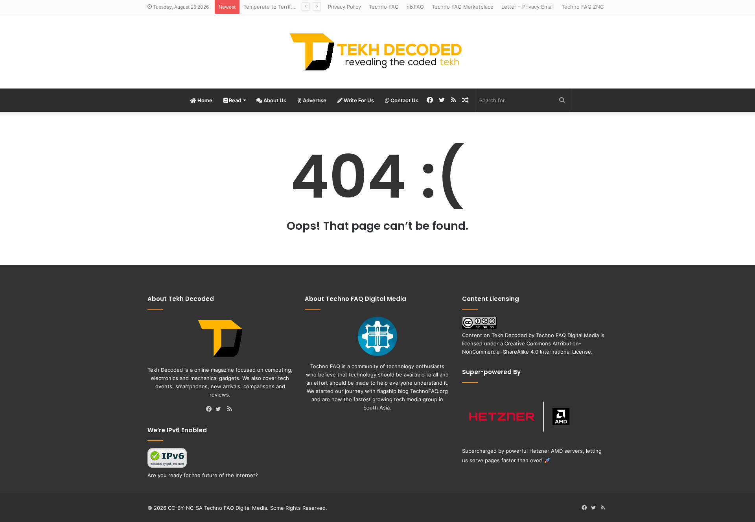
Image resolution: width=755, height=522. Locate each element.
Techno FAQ (384, 7)
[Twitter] (220, 409)
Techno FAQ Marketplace (463, 7)
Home (204, 100)
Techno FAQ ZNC (583, 7)
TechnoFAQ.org (429, 391)
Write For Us (358, 100)
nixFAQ (415, 7)
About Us (274, 100)
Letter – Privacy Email (527, 7)
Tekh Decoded (509, 335)
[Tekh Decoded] (377, 51)
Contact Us (403, 100)
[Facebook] (210, 409)
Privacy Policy (344, 7)
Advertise (314, 100)
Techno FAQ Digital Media (567, 335)
